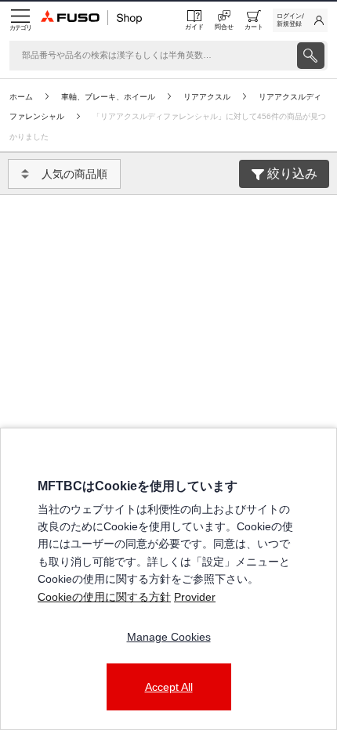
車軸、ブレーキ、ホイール (108, 96)
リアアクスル (206, 96)
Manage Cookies (169, 637)
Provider (195, 597)
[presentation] (310, 55)
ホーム (21, 96)
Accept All (169, 687)
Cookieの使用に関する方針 (104, 597)
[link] (300, 20)
